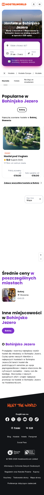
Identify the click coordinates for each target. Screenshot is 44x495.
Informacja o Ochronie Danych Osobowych (22, 466)
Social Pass (22, 442)
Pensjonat (33, 437)
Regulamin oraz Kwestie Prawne (18, 472)
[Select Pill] (33, 4)
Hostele (16, 437)
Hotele (24, 437)
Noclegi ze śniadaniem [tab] (28, 81)
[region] (22, 228)
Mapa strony (35, 478)
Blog (9, 437)
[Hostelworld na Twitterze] (13, 419)
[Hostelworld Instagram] (19, 419)
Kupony (36, 472)
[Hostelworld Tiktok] (37, 419)
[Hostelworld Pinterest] (31, 419)
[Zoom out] (41, 259)
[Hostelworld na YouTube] (25, 419)
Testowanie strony (20, 478)
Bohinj (8, 330)
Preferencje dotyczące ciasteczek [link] (22, 483)
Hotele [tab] (17, 81)
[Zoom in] (41, 255)
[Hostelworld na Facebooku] (7, 419)
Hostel (7, 153)
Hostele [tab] (5, 81)
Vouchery (7, 478)
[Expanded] (4, 73)
